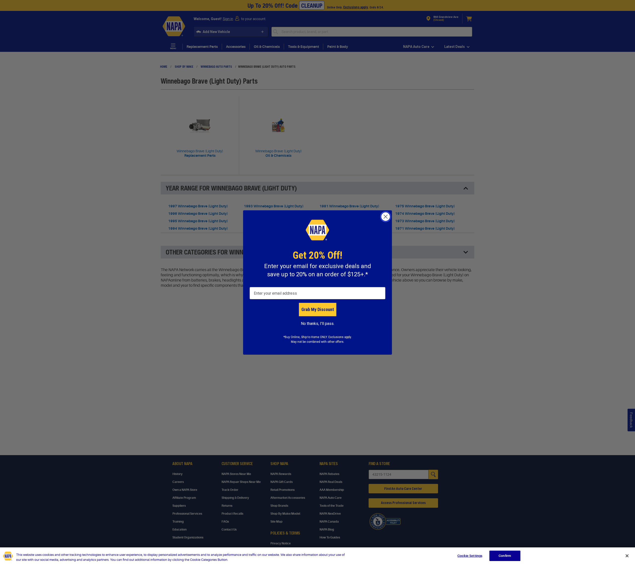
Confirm (505, 556)
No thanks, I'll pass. (317, 323)
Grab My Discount (317, 309)
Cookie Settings (469, 556)
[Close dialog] (385, 216)
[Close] (627, 555)
